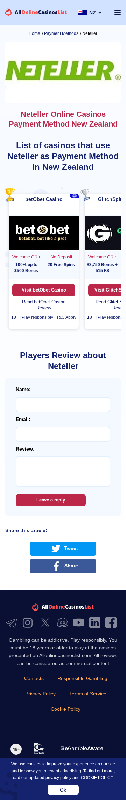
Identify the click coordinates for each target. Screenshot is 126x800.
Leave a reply (50, 500)
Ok (63, 790)
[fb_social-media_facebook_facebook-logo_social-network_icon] (112, 623)
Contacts (34, 678)
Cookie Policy (65, 709)
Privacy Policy (40, 693)
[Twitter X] (47, 623)
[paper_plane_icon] (13, 623)
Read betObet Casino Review (43, 304)
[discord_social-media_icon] (64, 623)
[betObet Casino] (44, 233)
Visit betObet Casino (44, 290)
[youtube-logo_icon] (80, 623)
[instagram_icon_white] (29, 623)
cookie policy (97, 777)
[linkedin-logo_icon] (96, 623)
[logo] (36, 12)
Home (34, 33)
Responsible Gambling (82, 678)
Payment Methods (61, 33)
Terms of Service (87, 693)
